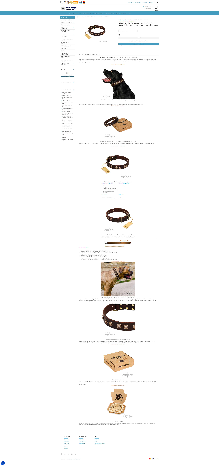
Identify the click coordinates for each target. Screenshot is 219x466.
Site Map (65, 446)
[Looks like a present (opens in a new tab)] (118, 403)
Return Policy (66, 443)
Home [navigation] (77, 17)
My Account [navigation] (139, 2)
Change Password (82, 441)
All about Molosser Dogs (66, 131)
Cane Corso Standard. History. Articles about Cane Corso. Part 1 (67, 117)
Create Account (82, 443)
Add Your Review (129, 45)
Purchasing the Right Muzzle (100, 443)
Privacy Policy (66, 441)
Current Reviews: (121, 45)
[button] (157, 2)
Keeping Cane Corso (66, 111)
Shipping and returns (90, 54)
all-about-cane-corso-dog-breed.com (74, 458)
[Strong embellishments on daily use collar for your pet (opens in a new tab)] (118, 216)
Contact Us (148, 8)
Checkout (145, 2)
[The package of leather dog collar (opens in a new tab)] (118, 361)
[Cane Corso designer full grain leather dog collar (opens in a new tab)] (118, 279)
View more (67, 76)
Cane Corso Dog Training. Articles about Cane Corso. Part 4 (67, 128)
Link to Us (96, 441)
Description (80, 54)
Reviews (98, 54)
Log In (151, 2)
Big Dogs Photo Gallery (66, 95)
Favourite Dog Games (66, 100)
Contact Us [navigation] (131, 2)
